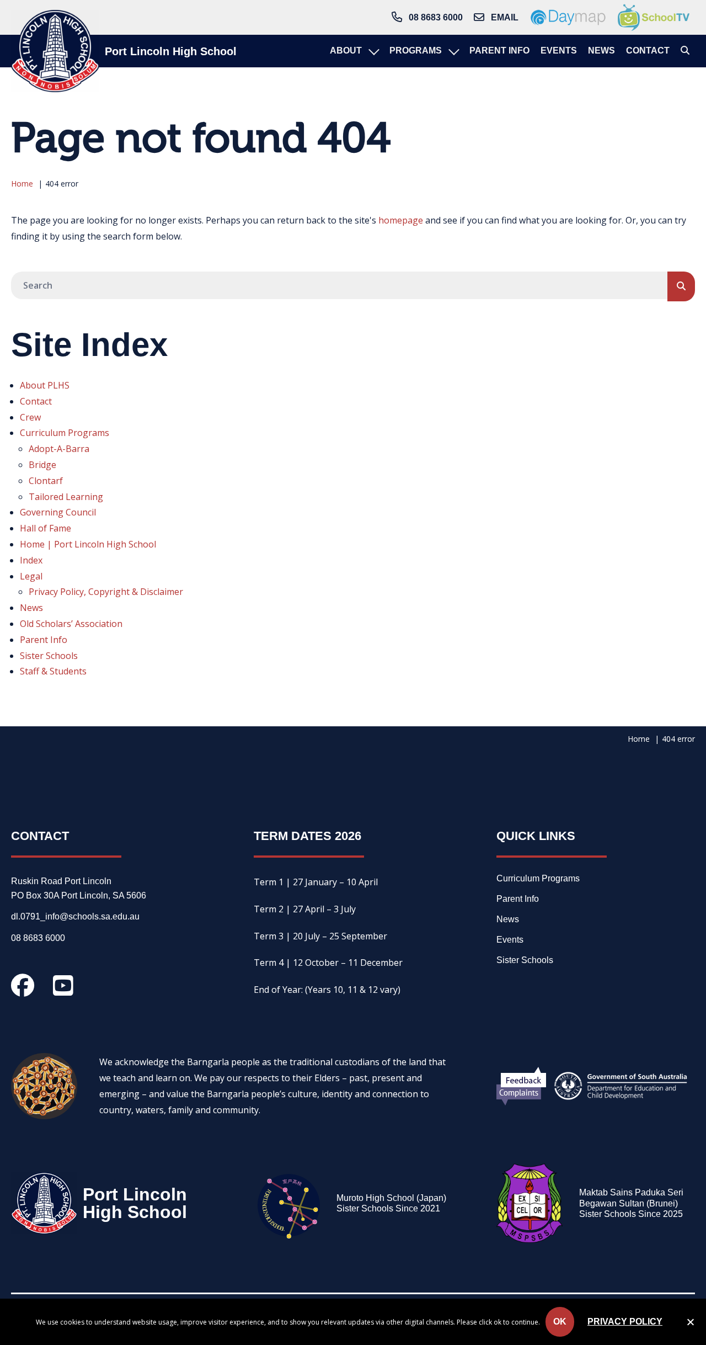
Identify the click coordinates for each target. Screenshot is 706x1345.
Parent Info (43, 640)
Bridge (42, 465)
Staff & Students (53, 671)
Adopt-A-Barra (59, 449)
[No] (690, 1324)
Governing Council (58, 512)
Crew (30, 417)
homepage (400, 220)
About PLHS (44, 385)
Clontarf (46, 481)
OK (559, 1321)
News (31, 608)
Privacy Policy (624, 1321)
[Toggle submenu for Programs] (452, 51)
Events (509, 939)
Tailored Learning (66, 497)
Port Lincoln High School (171, 51)
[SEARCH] (681, 286)
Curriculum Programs (64, 433)
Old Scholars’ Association (71, 624)
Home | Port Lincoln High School (88, 544)
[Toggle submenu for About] (372, 51)
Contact (36, 401)
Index (31, 560)
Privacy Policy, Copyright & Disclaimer (106, 592)
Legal (31, 576)
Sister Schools (49, 656)
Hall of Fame (45, 528)
